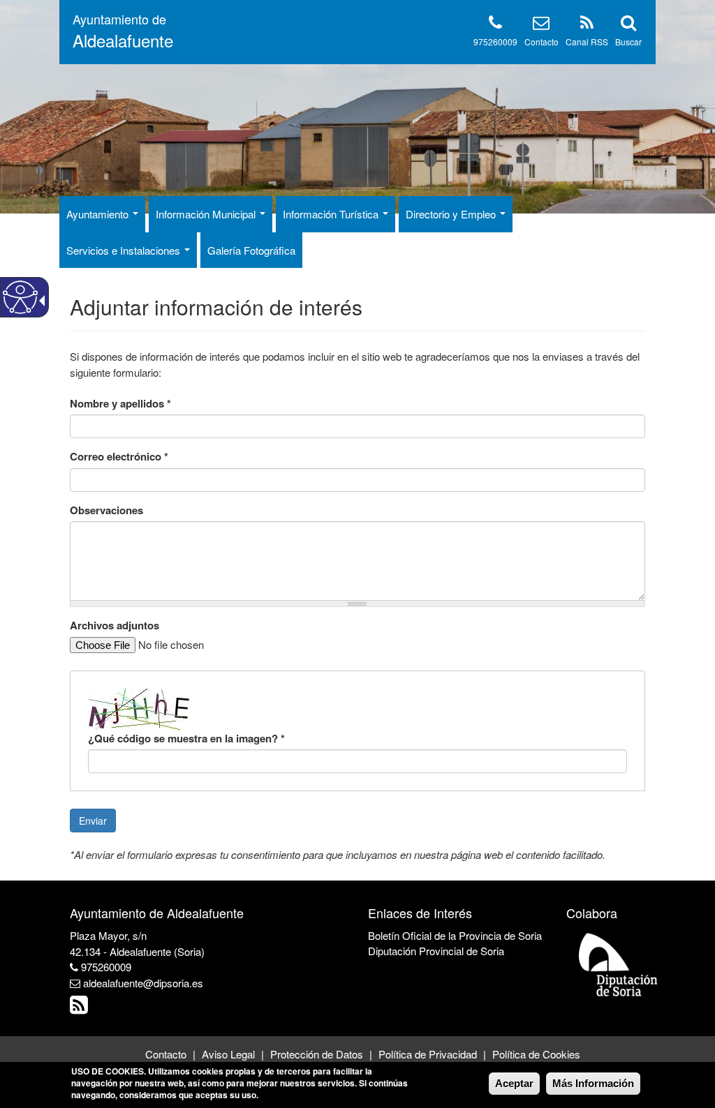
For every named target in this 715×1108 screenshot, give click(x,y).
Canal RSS (587, 41)
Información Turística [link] (332, 214)
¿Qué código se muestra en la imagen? (186, 738)
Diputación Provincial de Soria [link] (436, 950)
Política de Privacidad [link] (427, 1054)
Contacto (541, 41)
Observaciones (106, 510)
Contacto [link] (165, 1054)
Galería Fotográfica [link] (251, 250)
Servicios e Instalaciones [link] (124, 250)
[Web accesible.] (20, 297)
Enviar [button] (93, 821)
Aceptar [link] (514, 1083)
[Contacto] (541, 25)
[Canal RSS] (587, 25)
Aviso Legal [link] (228, 1054)
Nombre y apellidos (120, 403)
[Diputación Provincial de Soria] (618, 964)
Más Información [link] (593, 1083)
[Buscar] (628, 25)
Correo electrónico (119, 456)
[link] (80, 1008)
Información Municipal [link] (207, 214)
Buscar (628, 41)
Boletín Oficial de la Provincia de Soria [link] (455, 935)
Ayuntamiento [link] (98, 214)
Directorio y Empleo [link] (452, 214)
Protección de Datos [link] (316, 1054)
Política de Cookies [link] (536, 1054)
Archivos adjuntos (114, 625)
